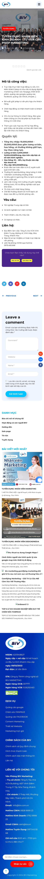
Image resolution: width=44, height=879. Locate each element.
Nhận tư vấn (20, 864)
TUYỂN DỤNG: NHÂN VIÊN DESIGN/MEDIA (20, 541)
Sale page (6, 431)
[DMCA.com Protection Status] (12, 693)
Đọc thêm (15, 495)
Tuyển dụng (8, 29)
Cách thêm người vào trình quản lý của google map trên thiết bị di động (19, 558)
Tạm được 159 (27, 260)
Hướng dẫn (7, 427)
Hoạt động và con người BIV (14, 423)
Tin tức (5, 435)
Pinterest (17, 283)
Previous (11, 296)
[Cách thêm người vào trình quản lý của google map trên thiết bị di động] (22, 552)
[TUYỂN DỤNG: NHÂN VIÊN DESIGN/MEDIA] (22, 518)
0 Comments (28, 48)
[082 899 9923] (40, 359)
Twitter (4, 283)
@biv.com (21, 805)
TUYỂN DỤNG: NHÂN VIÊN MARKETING (19, 489)
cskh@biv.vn (25, 824)
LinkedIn (23, 283)
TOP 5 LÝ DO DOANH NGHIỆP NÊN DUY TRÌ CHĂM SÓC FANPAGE (21, 610)
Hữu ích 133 (15, 260)
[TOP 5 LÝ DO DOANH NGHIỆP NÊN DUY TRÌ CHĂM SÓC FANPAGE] (22, 604)
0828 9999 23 (26, 810)
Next (35, 296)
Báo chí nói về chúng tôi (13, 418)
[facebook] (40, 365)
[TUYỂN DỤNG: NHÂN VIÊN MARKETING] (22, 469)
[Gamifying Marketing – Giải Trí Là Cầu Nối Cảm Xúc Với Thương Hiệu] (22, 572)
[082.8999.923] (40, 354)
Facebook (10, 283)
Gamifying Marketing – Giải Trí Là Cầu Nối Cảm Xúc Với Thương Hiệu (20, 580)
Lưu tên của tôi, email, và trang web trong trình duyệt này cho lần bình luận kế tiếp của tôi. (20, 383)
